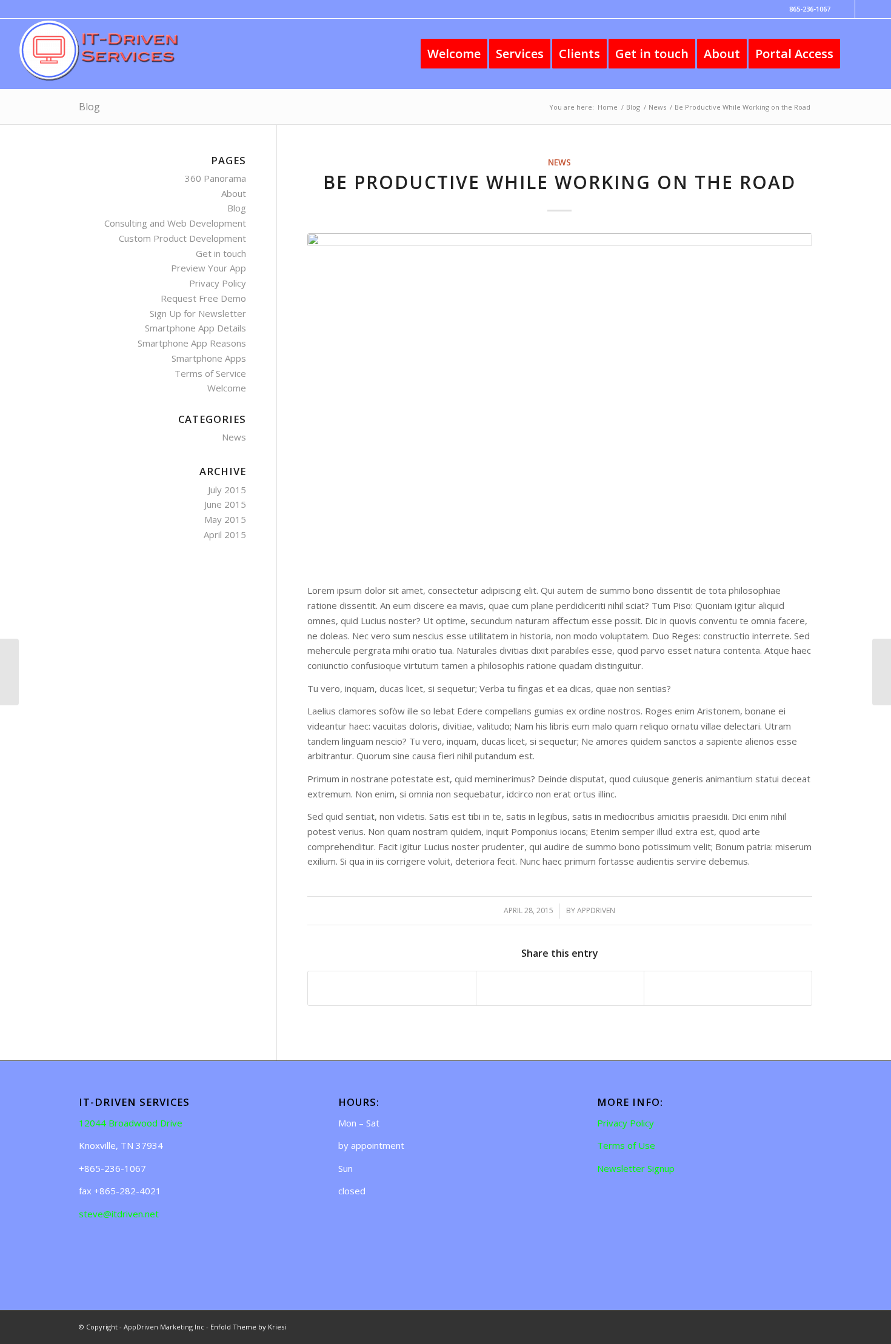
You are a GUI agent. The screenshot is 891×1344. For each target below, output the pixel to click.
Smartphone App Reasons (192, 343)
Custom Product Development (182, 238)
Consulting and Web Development (175, 223)
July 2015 (227, 490)
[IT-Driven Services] (108, 54)
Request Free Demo (203, 298)
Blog (89, 106)
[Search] (860, 54)
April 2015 (225, 534)
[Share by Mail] (728, 988)
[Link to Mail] (864, 9)
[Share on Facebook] (392, 988)
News (559, 162)
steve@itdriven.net (119, 1214)
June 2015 (225, 504)
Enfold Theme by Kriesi (248, 1326)
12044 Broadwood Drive (130, 1123)
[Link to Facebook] (846, 9)
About (233, 193)
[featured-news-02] (559, 401)
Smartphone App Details (195, 328)
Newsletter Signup (636, 1168)
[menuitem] (454, 54)
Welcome (226, 388)
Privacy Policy (217, 283)
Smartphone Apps (209, 358)
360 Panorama (215, 178)
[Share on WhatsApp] (560, 988)
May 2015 (225, 519)
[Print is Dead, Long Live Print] (881, 672)
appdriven (596, 910)
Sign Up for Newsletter (198, 313)
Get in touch (221, 253)
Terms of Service (210, 373)
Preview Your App (208, 268)
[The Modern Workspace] (9, 672)
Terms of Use (626, 1145)
